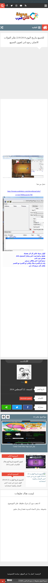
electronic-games (25, 398)
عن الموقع (24, 574)
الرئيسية (38, 574)
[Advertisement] (24, 75)
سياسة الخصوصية (13, 574)
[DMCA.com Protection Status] (12, 581)
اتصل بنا (31, 574)
